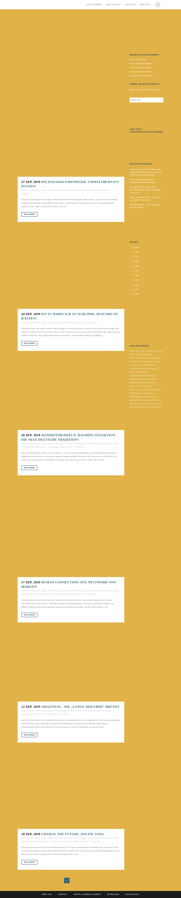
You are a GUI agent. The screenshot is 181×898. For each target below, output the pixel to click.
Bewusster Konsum (154, 351)
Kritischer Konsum (137, 386)
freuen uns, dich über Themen (141, 68)
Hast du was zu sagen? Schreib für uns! (144, 90)
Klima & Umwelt (65, 190)
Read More (29, 214)
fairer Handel (135, 361)
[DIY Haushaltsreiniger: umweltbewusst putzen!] (71, 97)
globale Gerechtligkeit (139, 372)
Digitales (62, 444)
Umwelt (145, 404)
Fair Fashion (147, 361)
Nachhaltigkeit (136, 397)
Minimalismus (150, 390)
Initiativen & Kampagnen (76, 444)
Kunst (148, 386)
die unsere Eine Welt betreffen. (141, 76)
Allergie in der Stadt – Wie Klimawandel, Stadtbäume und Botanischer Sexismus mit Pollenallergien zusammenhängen (146, 172)
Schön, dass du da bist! (138, 59)
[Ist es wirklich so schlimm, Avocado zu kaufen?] (71, 269)
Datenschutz (132, 894)
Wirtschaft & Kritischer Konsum (97, 190)
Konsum (145, 383)
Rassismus (147, 400)
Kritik (151, 383)
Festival (156, 361)
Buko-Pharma (135, 354)
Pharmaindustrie (150, 397)
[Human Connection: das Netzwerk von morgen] (71, 530)
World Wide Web (66, 447)
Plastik (132, 400)
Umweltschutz (155, 404)
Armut (142, 351)
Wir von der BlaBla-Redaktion (141, 63)
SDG (131, 404)
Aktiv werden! (41, 190)
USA (131, 407)
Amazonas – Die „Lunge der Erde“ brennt (80, 706)
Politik (139, 400)
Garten (140, 365)
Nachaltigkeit (135, 393)
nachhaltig (146, 393)
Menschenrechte (136, 390)
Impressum (113, 894)
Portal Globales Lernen (87, 894)
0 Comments (93, 323)
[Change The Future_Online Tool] (71, 789)
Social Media (40, 594)
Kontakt (62, 894)
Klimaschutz (150, 379)
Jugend (152, 375)
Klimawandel (135, 383)
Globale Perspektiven (139, 375)
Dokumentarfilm (136, 358)
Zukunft (158, 407)
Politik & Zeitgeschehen (91, 711)
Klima (141, 379)
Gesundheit (134, 368)
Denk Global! (53, 190)
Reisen (156, 400)
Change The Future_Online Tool (73, 834)
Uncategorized (79, 190)
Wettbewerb (139, 407)
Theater (137, 404)
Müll (159, 390)
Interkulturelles (93, 444)
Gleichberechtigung (148, 368)
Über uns (47, 894)
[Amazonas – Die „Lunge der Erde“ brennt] (71, 666)
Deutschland (147, 354)
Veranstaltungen (53, 447)
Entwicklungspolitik (153, 358)
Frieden (133, 365)
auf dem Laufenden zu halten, (141, 72)
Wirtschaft (149, 407)
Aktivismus (134, 351)
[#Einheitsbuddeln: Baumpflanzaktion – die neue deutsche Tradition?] (71, 394)
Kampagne (134, 379)
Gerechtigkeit (149, 365)
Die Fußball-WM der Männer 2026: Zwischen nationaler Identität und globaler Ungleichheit (145, 190)
